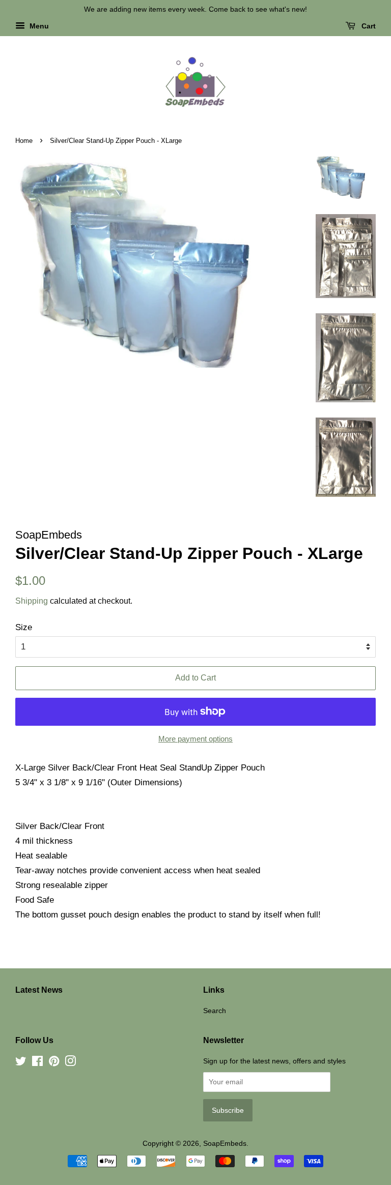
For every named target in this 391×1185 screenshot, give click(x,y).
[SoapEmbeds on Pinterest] (54, 1063)
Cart (367, 26)
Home (24, 140)
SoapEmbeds (224, 1143)
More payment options (195, 738)
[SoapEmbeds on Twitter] (20, 1063)
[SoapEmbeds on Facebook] (37, 1063)
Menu (38, 26)
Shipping (31, 601)
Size (23, 627)
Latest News (39, 990)
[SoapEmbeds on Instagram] (70, 1063)
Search (214, 1010)
